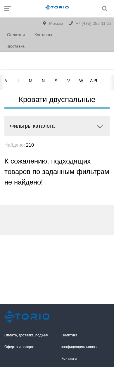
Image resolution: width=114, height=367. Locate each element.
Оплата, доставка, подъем (26, 335)
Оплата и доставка (16, 40)
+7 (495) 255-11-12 (93, 23)
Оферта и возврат (19, 347)
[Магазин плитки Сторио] (28, 317)
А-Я (93, 80)
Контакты (43, 34)
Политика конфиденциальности (79, 341)
